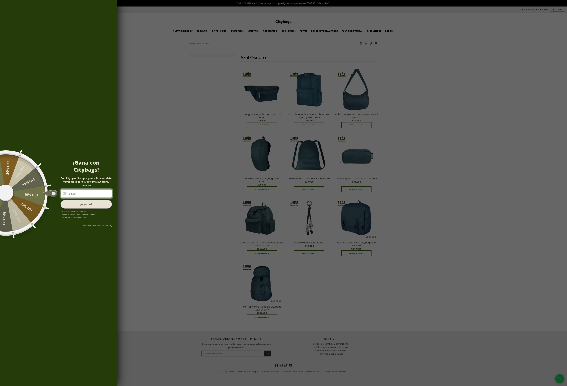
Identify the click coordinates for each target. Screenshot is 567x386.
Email (72, 193)
